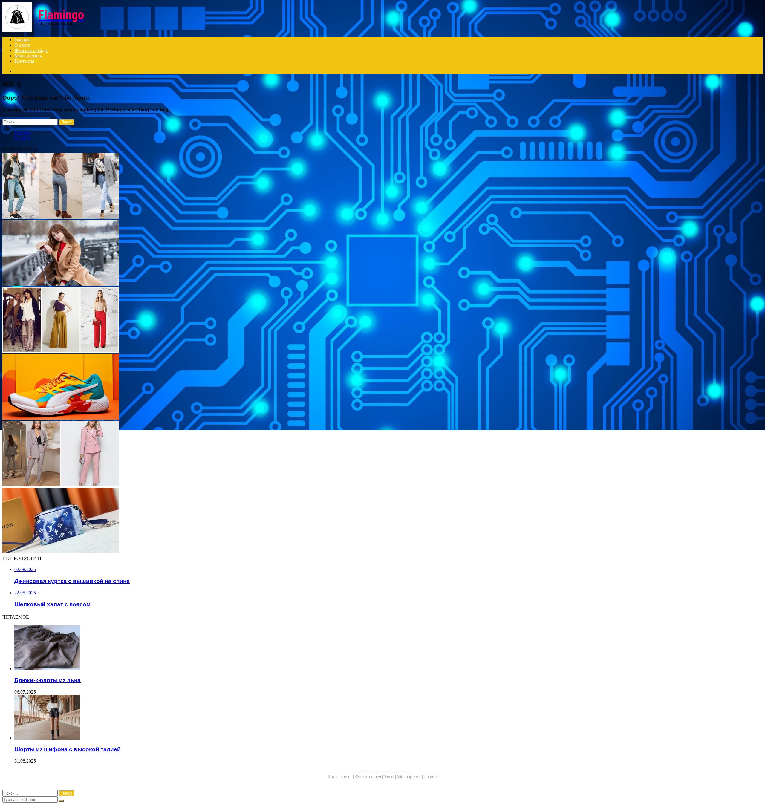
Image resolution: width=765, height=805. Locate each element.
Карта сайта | (341, 776)
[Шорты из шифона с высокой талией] (187, 718)
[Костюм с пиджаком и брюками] (181, 454)
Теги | (390, 776)
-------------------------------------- (382, 771)
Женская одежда (31, 50)
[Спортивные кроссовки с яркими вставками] (181, 387)
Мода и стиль (28, 55)
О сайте (22, 45)
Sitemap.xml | (410, 776)
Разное (431, 776)
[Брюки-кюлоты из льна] (187, 648)
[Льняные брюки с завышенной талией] (181, 320)
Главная (22, 39)
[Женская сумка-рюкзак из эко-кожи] (181, 521)
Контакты (24, 61)
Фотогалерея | (369, 776)
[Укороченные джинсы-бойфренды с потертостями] (181, 186)
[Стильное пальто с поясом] (181, 253)
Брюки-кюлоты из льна (47, 680)
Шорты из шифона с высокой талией (67, 749)
